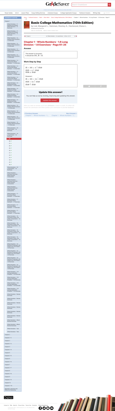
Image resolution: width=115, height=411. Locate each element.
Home (25, 17)
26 (10, 141)
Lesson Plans (25, 13)
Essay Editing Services (38, 13)
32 (10, 155)
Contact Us (6, 405)
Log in (107, 13)
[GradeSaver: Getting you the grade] (57, 5)
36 (10, 164)
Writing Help (96, 13)
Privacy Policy (21, 405)
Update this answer (50, 100)
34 (10, 159)
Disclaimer (34, 405)
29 (10, 148)
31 (9, 152)
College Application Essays (68, 13)
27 (9, 143)
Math (40, 17)
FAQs (11, 405)
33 (10, 157)
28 (10, 145)
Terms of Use (28, 405)
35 (10, 162)
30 (10, 150)
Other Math (46, 17)
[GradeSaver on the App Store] (8, 397)
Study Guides (9, 13)
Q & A (17, 13)
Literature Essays (53, 13)
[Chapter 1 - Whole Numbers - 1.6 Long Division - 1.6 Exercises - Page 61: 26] (76, 36)
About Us (15, 405)
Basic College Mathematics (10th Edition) (61, 17)
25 (10, 138)
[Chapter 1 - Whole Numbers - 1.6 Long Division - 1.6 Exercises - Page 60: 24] (25, 36)
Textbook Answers (84, 13)
